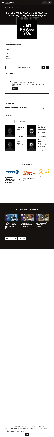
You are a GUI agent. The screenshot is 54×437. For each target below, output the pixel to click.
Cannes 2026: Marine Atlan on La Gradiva (42, 224)
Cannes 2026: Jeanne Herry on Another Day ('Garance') (10, 225)
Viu (40, 176)
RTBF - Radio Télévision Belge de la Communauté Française (12, 180)
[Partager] (43, 67)
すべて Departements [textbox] (21, 121)
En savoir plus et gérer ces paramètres (14, 431)
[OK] (27, 434)
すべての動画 (22, 238)
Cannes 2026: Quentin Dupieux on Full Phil (26, 224)
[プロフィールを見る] (49, 2)
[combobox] (26, 121)
